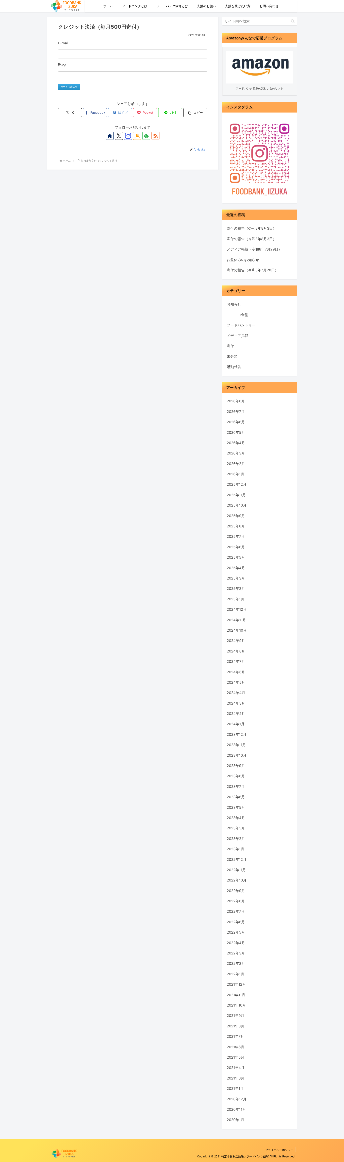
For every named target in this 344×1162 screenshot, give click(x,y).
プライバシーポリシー (279, 1149)
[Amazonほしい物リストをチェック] (137, 136)
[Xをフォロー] (119, 136)
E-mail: (63, 43)
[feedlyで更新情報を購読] (146, 136)
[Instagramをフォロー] (128, 136)
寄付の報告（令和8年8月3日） (251, 228)
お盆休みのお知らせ (243, 260)
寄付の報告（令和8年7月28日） (252, 270)
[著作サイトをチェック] (110, 136)
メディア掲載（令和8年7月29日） (254, 249)
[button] (195, 112)
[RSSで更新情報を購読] (155, 136)
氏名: (62, 65)
